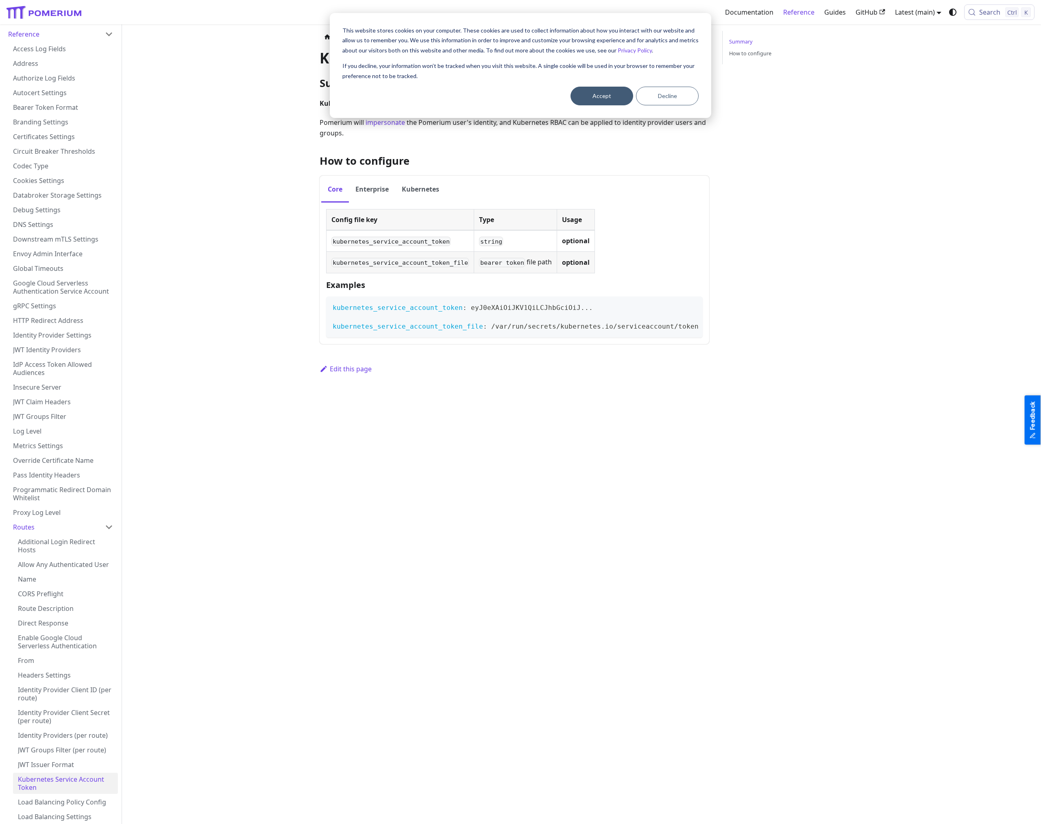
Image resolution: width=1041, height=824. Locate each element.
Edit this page (351, 368)
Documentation (749, 12)
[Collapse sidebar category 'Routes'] (109, 527)
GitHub (867, 12)
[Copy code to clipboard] (692, 306)
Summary (741, 41)
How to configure (750, 53)
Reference (799, 12)
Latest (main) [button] (915, 12)
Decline (667, 95)
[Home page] (327, 37)
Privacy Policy (635, 50)
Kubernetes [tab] (420, 189)
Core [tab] (335, 189)
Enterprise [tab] (372, 189)
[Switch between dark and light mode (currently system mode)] (952, 12)
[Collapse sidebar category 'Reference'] (109, 34)
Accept (601, 95)
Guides (835, 12)
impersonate (385, 122)
